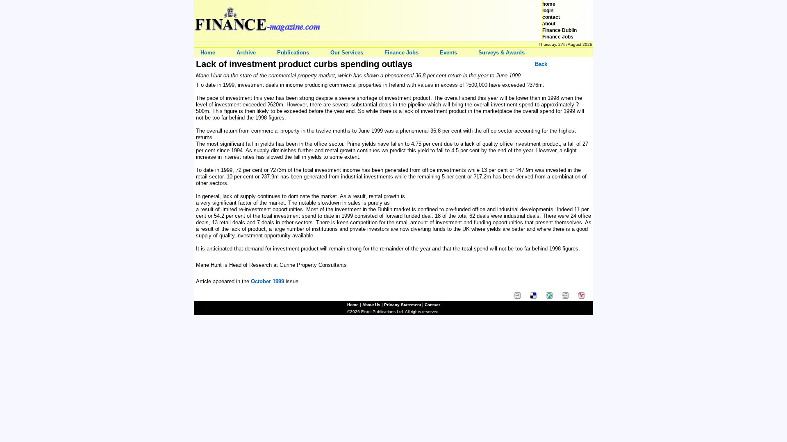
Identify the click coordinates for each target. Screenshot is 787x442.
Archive (246, 53)
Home (207, 53)
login (547, 11)
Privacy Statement (402, 304)
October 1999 (267, 281)
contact (551, 17)
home (548, 4)
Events (448, 53)
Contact (432, 304)
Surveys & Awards (501, 53)
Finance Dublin (559, 30)
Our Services (346, 53)
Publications (293, 53)
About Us (371, 304)
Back (541, 64)
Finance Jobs (557, 37)
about (548, 24)
